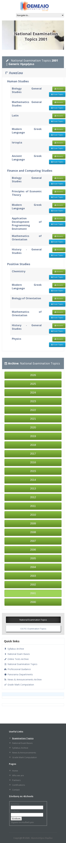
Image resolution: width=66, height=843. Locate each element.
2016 (33, 462)
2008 (33, 532)
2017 (33, 453)
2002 (33, 584)
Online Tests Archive (18, 659)
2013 (33, 488)
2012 (33, 497)
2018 (33, 444)
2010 (33, 514)
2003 (33, 575)
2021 (33, 418)
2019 (33, 436)
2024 (33, 392)
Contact (16, 789)
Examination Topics (22, 738)
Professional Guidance (19, 669)
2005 (33, 558)
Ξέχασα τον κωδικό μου (22, 822)
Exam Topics (58, 94)
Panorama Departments (20, 674)
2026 (33, 375)
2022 (33, 410)
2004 (33, 567)
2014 (33, 479)
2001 (33, 593)
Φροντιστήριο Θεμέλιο (42, 838)
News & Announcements (24, 752)
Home (15, 770)
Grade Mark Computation (20, 684)
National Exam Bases (18, 653)
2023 (33, 401)
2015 (33, 471)
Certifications (18, 784)
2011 (33, 506)
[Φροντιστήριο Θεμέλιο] (34, 10)
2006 (33, 549)
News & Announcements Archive (24, 679)
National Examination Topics (33, 619)
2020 (33, 427)
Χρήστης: (15, 803)
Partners (16, 780)
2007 (33, 540)
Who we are (18, 775)
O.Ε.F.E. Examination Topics (33, 628)
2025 (33, 383)
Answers (59, 89)
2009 (33, 523)
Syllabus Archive (15, 648)
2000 (33, 602)
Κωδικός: (15, 811)
